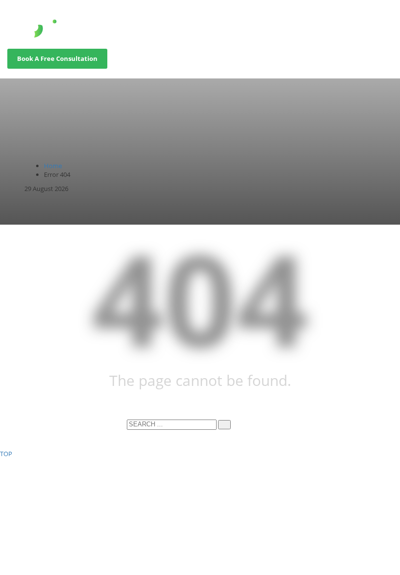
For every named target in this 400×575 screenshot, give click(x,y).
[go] (224, 424)
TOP (6, 453)
